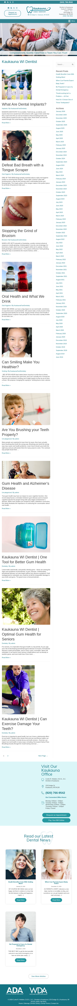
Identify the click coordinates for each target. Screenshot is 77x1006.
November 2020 (61, 306)
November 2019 (61, 343)
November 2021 (61, 269)
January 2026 (60, 111)
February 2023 (61, 219)
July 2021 (59, 283)
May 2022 (59, 249)
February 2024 (61, 179)
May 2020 (59, 323)
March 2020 (60, 330)
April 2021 (59, 293)
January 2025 (60, 148)
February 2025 (61, 145)
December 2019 (61, 340)
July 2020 (59, 320)
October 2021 (60, 273)
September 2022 (61, 236)
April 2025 (59, 138)
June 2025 (59, 131)
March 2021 (60, 296)
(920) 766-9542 (68, 16)
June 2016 (59, 357)
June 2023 (59, 205)
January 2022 (60, 263)
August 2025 (60, 128)
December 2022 (61, 226)
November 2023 (61, 189)
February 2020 (61, 333)
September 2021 (61, 276)
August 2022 (60, 239)
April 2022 (59, 253)
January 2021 (60, 303)
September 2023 (61, 195)
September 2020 (61, 313)
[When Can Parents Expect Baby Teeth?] (56, 864)
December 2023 (61, 185)
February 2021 (61, 300)
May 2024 (59, 172)
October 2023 (60, 192)
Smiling (4, 371)
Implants (5, 108)
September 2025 (61, 125)
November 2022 (61, 229)
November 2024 (61, 155)
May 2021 (59, 290)
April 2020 (59, 327)
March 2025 (60, 141)
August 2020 (60, 317)
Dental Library (35, 1003)
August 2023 (60, 199)
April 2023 (59, 212)
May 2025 (59, 135)
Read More (21, 900)
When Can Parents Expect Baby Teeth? (56, 882)
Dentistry (5, 566)
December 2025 (61, 115)
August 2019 (60, 354)
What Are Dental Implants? (24, 104)
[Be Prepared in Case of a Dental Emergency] (21, 926)
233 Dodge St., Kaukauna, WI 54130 (39, 15)
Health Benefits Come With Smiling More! (20, 882)
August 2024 (60, 165)
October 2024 (60, 158)
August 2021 (60, 280)
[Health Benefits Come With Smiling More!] (21, 864)
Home (21, 1003)
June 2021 (59, 286)
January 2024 (60, 182)
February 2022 (61, 259)
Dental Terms (45, 1003)
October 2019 (60, 347)
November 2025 (61, 118)
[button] (12, 13)
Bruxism (4, 240)
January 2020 (60, 337)
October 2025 (60, 121)
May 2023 (59, 209)
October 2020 (60, 310)
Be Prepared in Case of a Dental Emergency (20, 945)
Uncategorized (7, 439)
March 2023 (60, 216)
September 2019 (61, 350)
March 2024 (60, 175)
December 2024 (61, 152)
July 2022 (59, 242)
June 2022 (59, 246)
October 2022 (60, 232)
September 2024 (61, 162)
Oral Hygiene (6, 174)
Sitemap (26, 1003)
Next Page (43, 756)
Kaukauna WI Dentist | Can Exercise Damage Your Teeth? (24, 724)
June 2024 (59, 168)
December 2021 (61, 266)
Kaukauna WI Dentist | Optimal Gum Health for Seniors (21, 634)
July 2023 (59, 202)
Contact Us (54, 1003)
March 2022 (60, 256)
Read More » (6, 123)
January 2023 (60, 222)
